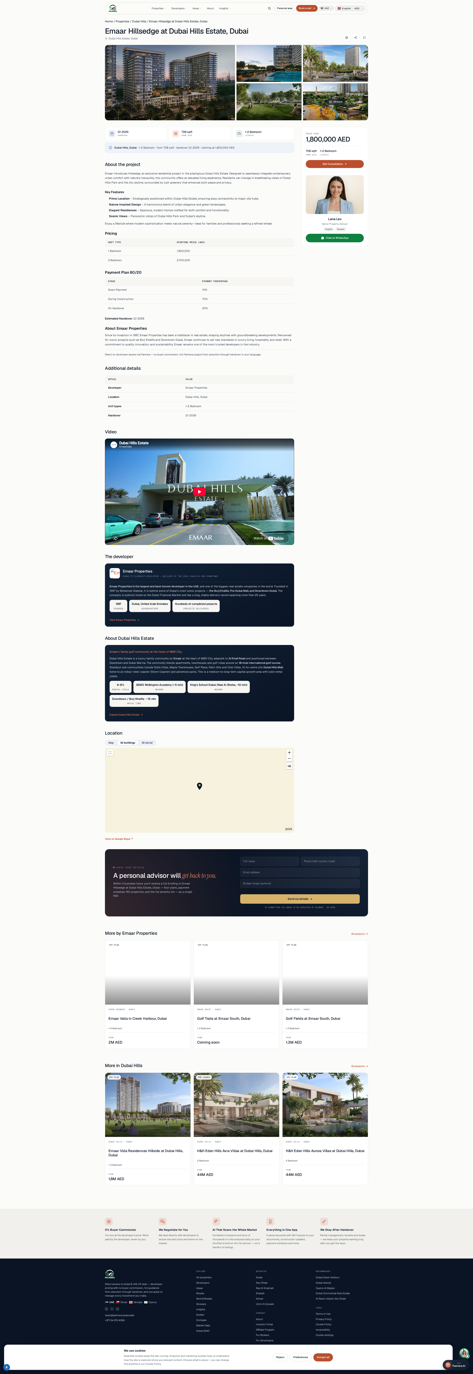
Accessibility (323, 1329)
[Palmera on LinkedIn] (117, 1308)
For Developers (264, 1340)
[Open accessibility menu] (6, 1367)
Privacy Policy (324, 1319)
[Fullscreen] (110, 753)
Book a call (307, 8)
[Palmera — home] (113, 8)
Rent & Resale (204, 1298)
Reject (280, 1357)
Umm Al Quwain (265, 1304)
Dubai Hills (139, 21)
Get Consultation (333, 164)
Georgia (138, 1302)
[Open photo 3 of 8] (335, 63)
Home (109, 21)
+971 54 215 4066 (115, 1320)
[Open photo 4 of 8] (269, 101)
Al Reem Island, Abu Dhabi (331, 1298)
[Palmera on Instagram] (106, 1308)
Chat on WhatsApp (337, 238)
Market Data (203, 1325)
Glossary (201, 1304)
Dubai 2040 (203, 1330)
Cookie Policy (323, 1324)
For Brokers (262, 1335)
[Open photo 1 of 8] (170, 82)
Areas (196, 8)
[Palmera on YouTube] (111, 1308)
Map (111, 742)
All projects (358, 933)
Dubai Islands (323, 1282)
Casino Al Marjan (325, 1288)
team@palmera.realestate (119, 1315)
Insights (223, 8)
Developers (178, 8)
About (210, 8)
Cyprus (153, 1302)
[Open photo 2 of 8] (269, 63)
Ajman (259, 1298)
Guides (200, 1314)
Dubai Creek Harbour (328, 1277)
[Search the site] (269, 8)
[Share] (355, 37)
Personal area (284, 8)
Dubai (259, 1277)
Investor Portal (264, 1324)
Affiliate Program (265, 1329)
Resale (200, 1293)
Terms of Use (323, 1313)
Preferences (300, 1357)
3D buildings (127, 742)
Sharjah (260, 1293)
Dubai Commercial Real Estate (333, 1293)
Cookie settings (325, 1335)
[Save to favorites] (364, 37)
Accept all (323, 1357)
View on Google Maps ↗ (119, 838)
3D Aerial (147, 742)
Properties (158, 8)
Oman (123, 1302)
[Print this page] (346, 37)
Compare (201, 1320)
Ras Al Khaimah (265, 1288)
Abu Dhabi (262, 1282)
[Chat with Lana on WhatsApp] (464, 1353)
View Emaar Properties (123, 619)
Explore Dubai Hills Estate (124, 714)
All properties (204, 1277)
